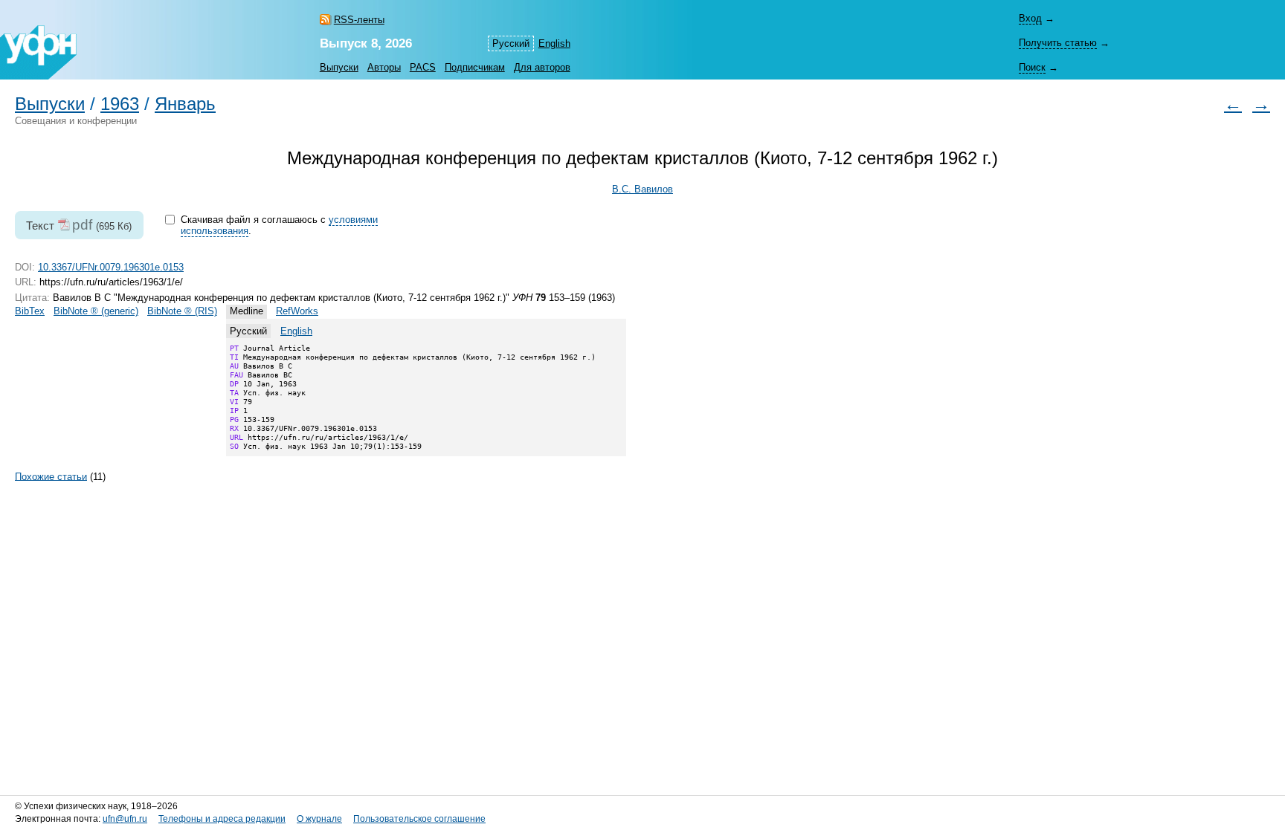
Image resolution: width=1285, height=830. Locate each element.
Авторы (384, 67)
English (554, 43)
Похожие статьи (51, 476)
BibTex (30, 311)
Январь (185, 104)
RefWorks (297, 311)
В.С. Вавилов (642, 189)
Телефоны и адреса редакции (222, 819)
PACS (423, 67)
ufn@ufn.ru (125, 819)
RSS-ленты (359, 19)
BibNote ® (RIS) (182, 311)
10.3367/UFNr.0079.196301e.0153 (111, 267)
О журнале (319, 819)
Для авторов (542, 67)
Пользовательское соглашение (419, 819)
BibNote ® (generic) (96, 311)
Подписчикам (475, 67)
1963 (119, 104)
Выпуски (339, 67)
